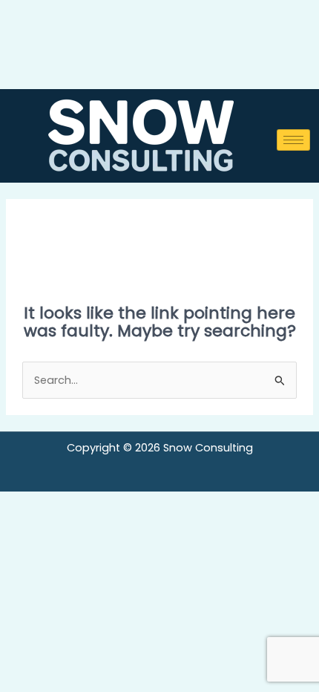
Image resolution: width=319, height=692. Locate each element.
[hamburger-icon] (293, 140)
